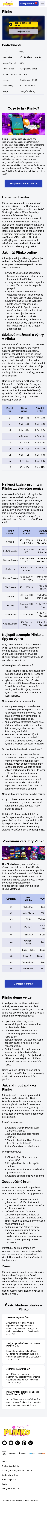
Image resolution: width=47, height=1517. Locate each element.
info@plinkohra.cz (10, 1488)
